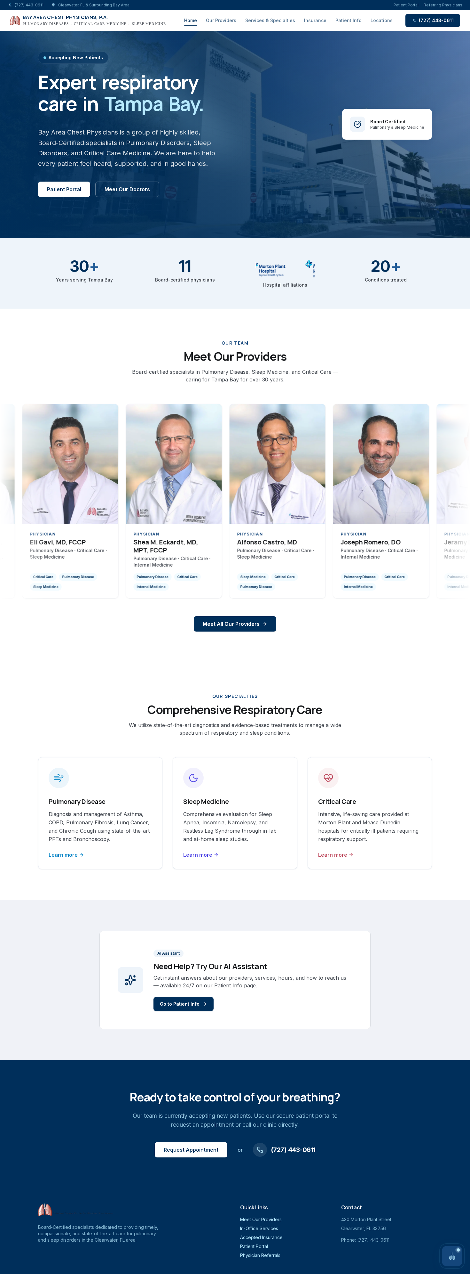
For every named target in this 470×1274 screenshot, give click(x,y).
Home (190, 20)
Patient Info (348, 20)
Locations (382, 20)
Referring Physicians (443, 5)
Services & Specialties (270, 20)
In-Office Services (259, 1228)
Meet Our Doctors (127, 189)
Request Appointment (191, 1150)
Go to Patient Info (180, 1004)
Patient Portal (406, 5)
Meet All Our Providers (231, 624)
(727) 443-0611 (436, 20)
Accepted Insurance (261, 1237)
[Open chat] (452, 1256)
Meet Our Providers (261, 1219)
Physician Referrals (260, 1255)
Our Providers (221, 20)
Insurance (315, 20)
